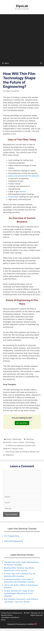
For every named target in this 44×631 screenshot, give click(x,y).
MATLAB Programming (13, 541)
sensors (22, 191)
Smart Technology (13, 439)
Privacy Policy (6, 613)
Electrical (30, 439)
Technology (30, 442)
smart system (18, 442)
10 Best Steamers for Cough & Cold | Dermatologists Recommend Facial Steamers (19, 593)
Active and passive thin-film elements (23, 176)
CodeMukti (30, 624)
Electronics (7, 442)
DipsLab (22, 6)
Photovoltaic (13, 197)
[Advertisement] (22, 37)
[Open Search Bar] (41, 63)
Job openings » (22, 423)
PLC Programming (11, 536)
